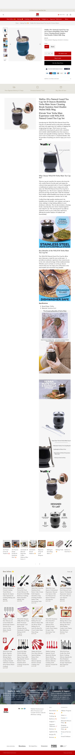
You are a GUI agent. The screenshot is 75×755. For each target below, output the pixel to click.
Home (17, 23)
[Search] (3, 14)
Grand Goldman (65, 736)
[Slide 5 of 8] (5, 50)
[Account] (67, 14)
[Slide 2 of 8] (5, 35)
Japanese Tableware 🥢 (53, 725)
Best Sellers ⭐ (53, 711)
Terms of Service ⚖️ (66, 733)
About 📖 (63, 715)
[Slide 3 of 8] (5, 40)
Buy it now (58, 58)
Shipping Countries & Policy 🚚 (64, 727)
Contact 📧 (64, 718)
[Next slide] (73, 10)
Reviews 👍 (52, 737)
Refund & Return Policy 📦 (66, 722)
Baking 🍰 (52, 713)
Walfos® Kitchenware (11, 752)
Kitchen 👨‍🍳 (52, 729)
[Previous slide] (1, 10)
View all (69, 572)
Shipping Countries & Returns (51, 78)
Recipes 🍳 (52, 734)
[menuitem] (66, 19)
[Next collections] (39, 564)
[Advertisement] (37, 4)
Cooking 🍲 (52, 716)
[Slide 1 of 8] (5, 30)
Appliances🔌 (53, 732)
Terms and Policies (68, 753)
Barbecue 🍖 (53, 719)
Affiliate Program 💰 (66, 711)
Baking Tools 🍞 (24, 23)
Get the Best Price (57, 63)
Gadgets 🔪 (52, 722)
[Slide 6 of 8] (5, 55)
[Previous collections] (35, 564)
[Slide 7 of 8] (5, 60)
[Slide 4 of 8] (5, 45)
